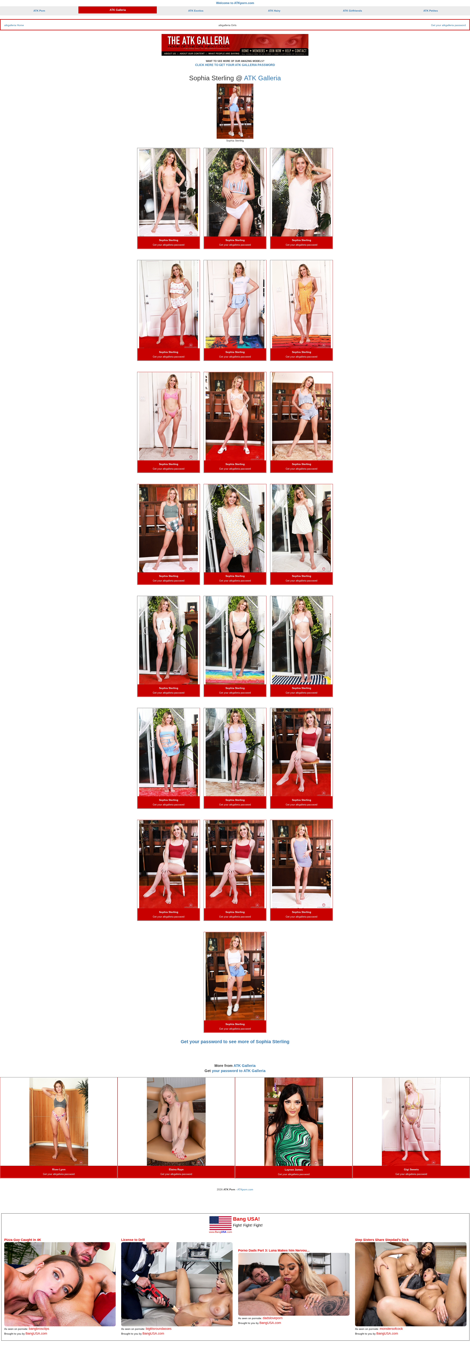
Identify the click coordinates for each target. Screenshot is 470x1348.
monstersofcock (391, 1329)
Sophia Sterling (168, 240)
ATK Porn (39, 10)
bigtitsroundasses (158, 1329)
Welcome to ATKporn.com (235, 3)
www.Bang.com (220, 1231)
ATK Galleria (118, 9)
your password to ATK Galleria (238, 1071)
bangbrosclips (39, 1329)
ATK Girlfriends (352, 10)
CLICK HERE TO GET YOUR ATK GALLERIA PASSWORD (235, 65)
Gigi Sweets (411, 1169)
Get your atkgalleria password (448, 25)
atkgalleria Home (14, 25)
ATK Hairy (274, 10)
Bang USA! (246, 1219)
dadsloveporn (273, 1318)
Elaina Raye (176, 1169)
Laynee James (294, 1169)
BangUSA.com (36, 1333)
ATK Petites (430, 10)
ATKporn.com (245, 1189)
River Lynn (59, 1169)
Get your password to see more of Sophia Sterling (235, 1041)
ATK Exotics (195, 10)
